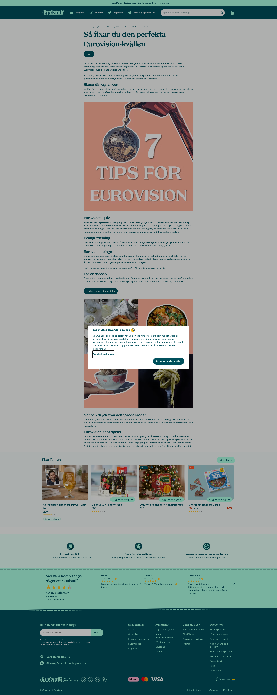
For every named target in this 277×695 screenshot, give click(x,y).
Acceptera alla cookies (168, 361)
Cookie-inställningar (103, 354)
